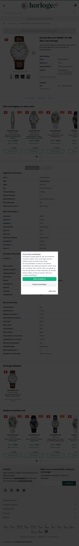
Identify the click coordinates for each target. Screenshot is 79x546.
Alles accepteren (39, 279)
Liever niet (52, 291)
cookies (31, 259)
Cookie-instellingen (39, 284)
